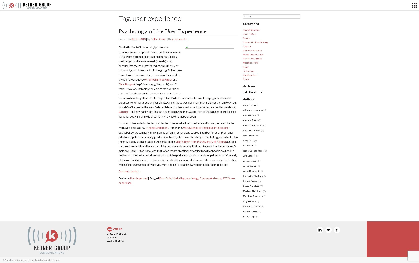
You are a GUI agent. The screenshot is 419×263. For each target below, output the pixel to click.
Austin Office (249, 34)
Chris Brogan (126, 84)
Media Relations (250, 63)
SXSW (226, 178)
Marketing (178, 178)
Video (246, 79)
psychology (192, 178)
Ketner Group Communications (25, 260)
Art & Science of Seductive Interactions (205, 127)
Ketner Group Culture (253, 54)
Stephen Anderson (156, 127)
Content (247, 46)
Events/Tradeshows (252, 50)
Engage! (123, 111)
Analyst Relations (251, 30)
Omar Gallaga (153, 79)
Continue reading (130, 171)
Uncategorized (139, 178)
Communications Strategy (255, 42)
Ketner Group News (252, 59)
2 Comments (179, 39)
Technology (248, 71)
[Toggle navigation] (414, 5)
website (45, 260)
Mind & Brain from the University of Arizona (200, 141)
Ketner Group (158, 39)
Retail (245, 67)
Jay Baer (167, 79)
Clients (246, 38)
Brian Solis (165, 178)
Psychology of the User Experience (163, 31)
